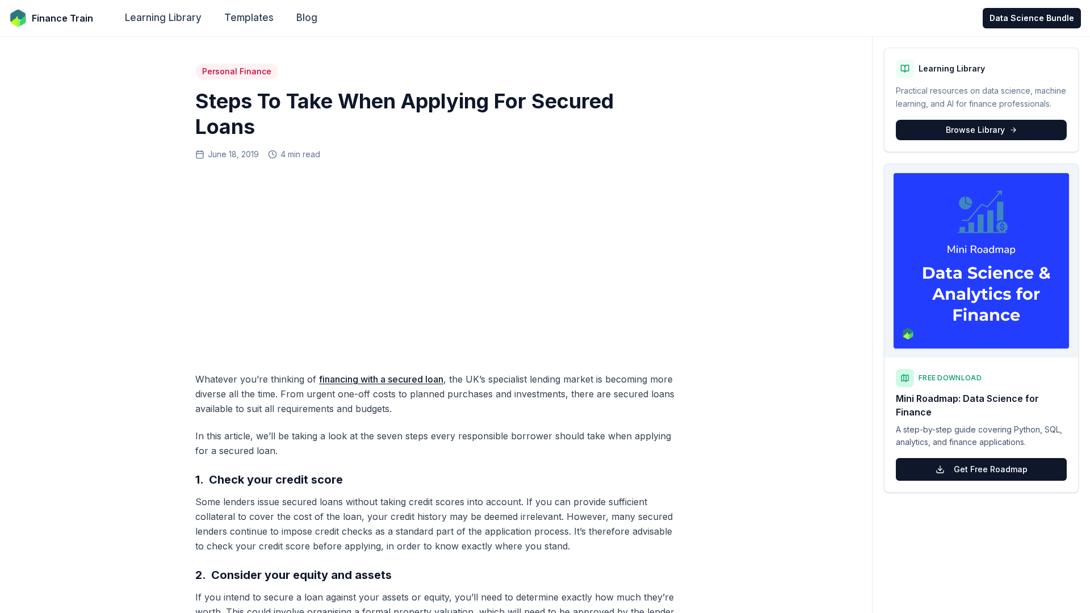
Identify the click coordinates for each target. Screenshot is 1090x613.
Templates (249, 17)
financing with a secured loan (381, 379)
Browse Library (975, 130)
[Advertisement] (436, 262)
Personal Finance (236, 71)
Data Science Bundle (1032, 18)
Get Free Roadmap (991, 469)
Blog (306, 17)
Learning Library (163, 17)
